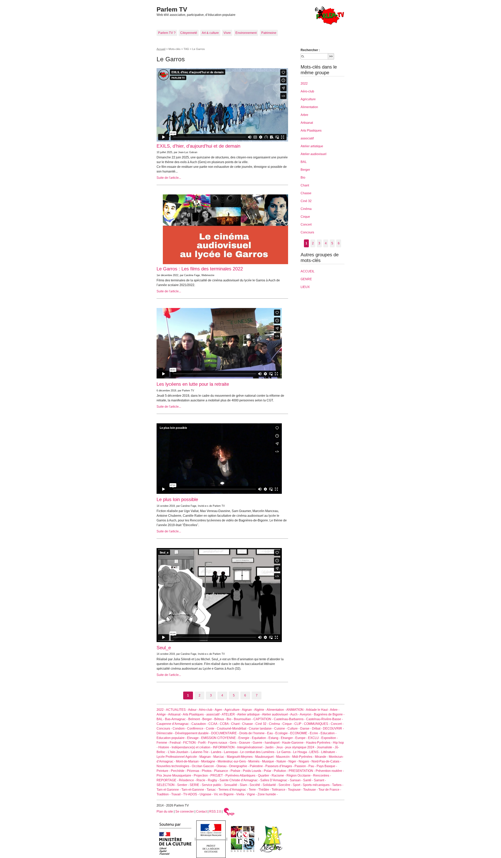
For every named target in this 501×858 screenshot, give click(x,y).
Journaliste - (326, 747)
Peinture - (164, 770)
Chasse (306, 193)
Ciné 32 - (262, 723)
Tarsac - (212, 789)
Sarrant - (320, 780)
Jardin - (270, 747)
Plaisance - (222, 770)
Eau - (271, 733)
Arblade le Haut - (318, 709)
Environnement (246, 32)
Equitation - (260, 738)
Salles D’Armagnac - (275, 780)
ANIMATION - (296, 709)
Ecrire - (315, 733)
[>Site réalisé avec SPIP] (229, 811)
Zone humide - (268, 794)
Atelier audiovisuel (313, 154)
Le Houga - (301, 752)
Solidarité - (270, 785)
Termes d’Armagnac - (233, 789)
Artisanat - (175, 714)
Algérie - (260, 709)
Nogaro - (305, 761)
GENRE (306, 279)
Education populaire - (172, 738)
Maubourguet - (265, 756)
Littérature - (329, 752)
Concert (306, 224)
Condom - (180, 728)
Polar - (269, 770)
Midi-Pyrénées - (303, 756)
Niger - (293, 761)
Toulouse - (310, 789)
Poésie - (237, 770)
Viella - (241, 794)
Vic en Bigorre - (225, 794)
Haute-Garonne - (294, 742)
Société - (256, 785)
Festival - (176, 742)
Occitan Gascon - (204, 766)
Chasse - (248, 723)
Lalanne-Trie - (201, 752)
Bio (303, 177)
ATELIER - (229, 714)
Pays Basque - (327, 766)
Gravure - (246, 742)
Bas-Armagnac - (176, 719)
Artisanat (307, 122)
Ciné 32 (306, 201)
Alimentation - (276, 709)
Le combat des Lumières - (258, 752)
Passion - (301, 766)
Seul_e (164, 647)
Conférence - (196, 728)
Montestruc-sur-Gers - (233, 761)
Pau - (312, 766)
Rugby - (214, 780)
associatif (307, 138)
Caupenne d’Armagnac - (174, 723)
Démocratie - (166, 733)
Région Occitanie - (300, 775)
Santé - (308, 780)
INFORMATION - (225, 747)
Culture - (293, 728)
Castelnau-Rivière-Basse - (324, 719)
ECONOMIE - (300, 733)
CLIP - (299, 723)
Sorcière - (285, 785)
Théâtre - (265, 789)
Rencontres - (322, 775)
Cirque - (288, 723)
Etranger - (288, 738)
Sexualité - (232, 785)
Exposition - (329, 738)
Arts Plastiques (311, 130)
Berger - (208, 719)
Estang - (275, 738)
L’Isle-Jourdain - (179, 752)
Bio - (230, 719)
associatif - (214, 714)
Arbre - (334, 709)
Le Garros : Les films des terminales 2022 (200, 268)
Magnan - (206, 756)
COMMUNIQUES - (317, 723)
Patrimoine (268, 32)
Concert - (337, 723)
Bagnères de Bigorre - (329, 714)
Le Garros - (285, 752)
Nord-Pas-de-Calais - (326, 761)
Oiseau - (222, 766)
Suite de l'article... (169, 177)
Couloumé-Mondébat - (233, 728)
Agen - (219, 709)
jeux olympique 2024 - (301, 747)
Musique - (269, 761)
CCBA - (225, 723)
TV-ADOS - (191, 794)
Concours (307, 232)
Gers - (234, 742)
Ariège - (162, 714)
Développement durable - (193, 733)
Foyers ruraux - (219, 742)
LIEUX (305, 287)
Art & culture (210, 32)
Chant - (236, 723)
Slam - (245, 785)
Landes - (217, 752)
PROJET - (217, 775)
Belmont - (195, 719)
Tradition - (164, 794)
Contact (201, 811)
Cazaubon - (199, 723)
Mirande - (322, 756)
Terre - (253, 789)
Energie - (245, 738)
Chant (305, 185)
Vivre (227, 32)
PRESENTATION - (302, 770)
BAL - (161, 719)
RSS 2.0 (215, 811)
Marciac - (220, 756)
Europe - (301, 738)
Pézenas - (194, 770)
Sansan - (296, 780)
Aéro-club (307, 91)
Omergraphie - (239, 766)
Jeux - (280, 747)
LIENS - (315, 752)
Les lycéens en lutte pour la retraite (193, 384)
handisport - (273, 742)
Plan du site (165, 811)
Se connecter (184, 811)
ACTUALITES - (177, 709)
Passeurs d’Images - (280, 766)
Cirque (305, 216)
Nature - (282, 761)
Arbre (304, 115)
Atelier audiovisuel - (276, 714)
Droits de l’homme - (253, 733)
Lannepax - (232, 752)
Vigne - (252, 794)
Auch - (295, 714)
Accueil (161, 49)
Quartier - (265, 775)
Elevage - (194, 738)
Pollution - (281, 770)
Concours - (165, 728)
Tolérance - (280, 789)
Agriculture (308, 99)
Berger (305, 169)
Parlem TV (172, 9)
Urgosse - (207, 794)
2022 (304, 83)
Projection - (202, 775)
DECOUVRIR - (333, 728)
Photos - (208, 770)
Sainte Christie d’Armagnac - (240, 780)
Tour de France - (329, 789)
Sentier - (183, 785)
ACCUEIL (307, 271)
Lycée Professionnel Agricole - (178, 756)
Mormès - (255, 761)
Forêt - (203, 742)
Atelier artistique (312, 146)
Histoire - (165, 747)
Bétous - (220, 719)
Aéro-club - (207, 709)
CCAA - (214, 723)
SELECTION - (167, 785)
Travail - (177, 794)
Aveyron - (307, 714)
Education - (328, 733)
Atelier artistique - (249, 714)
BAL (304, 161)
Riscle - (202, 780)
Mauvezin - (284, 756)
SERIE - (196, 785)
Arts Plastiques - (194, 714)
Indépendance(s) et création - (192, 747)
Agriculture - (233, 709)
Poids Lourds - (253, 770)
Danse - (306, 728)
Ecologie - (282, 733)
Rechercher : (310, 50)
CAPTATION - (263, 719)
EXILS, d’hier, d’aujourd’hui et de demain (198, 146)
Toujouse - (295, 789)
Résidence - (187, 780)
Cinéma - (275, 723)
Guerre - (259, 742)
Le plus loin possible (177, 499)
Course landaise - (261, 728)
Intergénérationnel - (251, 747)
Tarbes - (337, 785)
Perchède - (179, 770)
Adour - (193, 709)
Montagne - (209, 761)
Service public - (213, 785)
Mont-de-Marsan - (188, 761)
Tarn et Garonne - (169, 789)
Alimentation (309, 107)
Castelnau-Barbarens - (290, 719)
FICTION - (190, 742)
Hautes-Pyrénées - (319, 742)
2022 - (161, 709)
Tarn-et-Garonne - (194, 789)
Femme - (163, 742)
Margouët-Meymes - (241, 756)
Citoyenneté (188, 32)
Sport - (298, 785)
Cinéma (306, 208)
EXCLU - (314, 738)
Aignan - (248, 709)
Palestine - (257, 766)
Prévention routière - (330, 770)
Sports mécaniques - (317, 785)
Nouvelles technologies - (174, 766)
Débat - (317, 728)
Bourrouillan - (243, 719)
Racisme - (279, 775)
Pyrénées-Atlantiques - (241, 775)
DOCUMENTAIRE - (225, 733)
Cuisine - (280, 728)
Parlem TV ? (167, 32)
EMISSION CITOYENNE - (219, 738)
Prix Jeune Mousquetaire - (175, 775)
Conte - (211, 728)
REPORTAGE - (168, 780)
